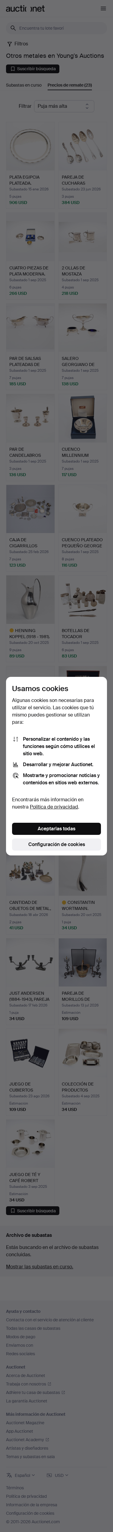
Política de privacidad (54, 807)
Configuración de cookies (56, 844)
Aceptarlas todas (56, 828)
